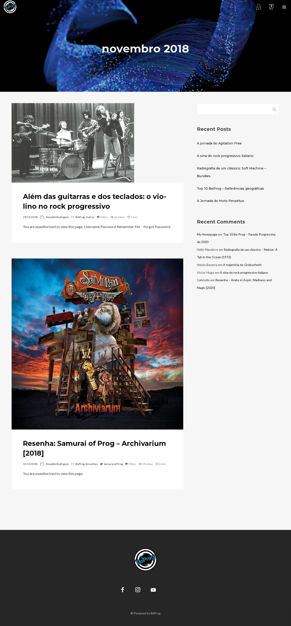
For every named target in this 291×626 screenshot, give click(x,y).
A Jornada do (220, 201)
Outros (90, 217)
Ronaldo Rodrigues (57, 217)
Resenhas (92, 464)
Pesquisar (274, 108)
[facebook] (123, 590)
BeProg (80, 217)
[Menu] (284, 7)
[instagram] (138, 590)
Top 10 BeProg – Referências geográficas (230, 188)
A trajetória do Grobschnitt (242, 265)
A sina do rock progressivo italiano (225, 156)
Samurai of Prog (113, 464)
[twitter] (168, 590)
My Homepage (207, 234)
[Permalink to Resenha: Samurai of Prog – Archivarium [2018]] (97, 344)
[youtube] (153, 592)
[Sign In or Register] (258, 7)
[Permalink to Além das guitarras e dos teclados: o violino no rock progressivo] (73, 143)
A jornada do (219, 143)
